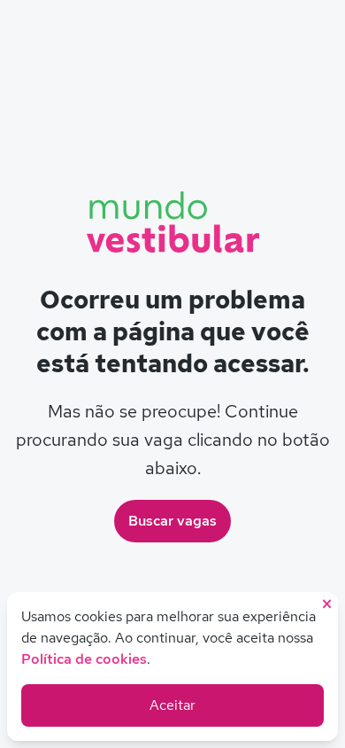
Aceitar (173, 705)
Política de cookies (84, 659)
